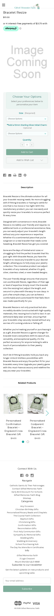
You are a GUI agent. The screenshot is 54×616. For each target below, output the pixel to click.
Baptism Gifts (27, 519)
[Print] (14, 175)
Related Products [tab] (27, 382)
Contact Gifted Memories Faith (27, 488)
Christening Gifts (27, 522)
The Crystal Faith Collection (27, 515)
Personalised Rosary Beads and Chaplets (27, 512)
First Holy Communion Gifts (27, 531)
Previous (4, 413)
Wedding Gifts (27, 538)
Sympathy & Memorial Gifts (27, 534)
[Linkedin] (19, 175)
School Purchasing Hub (27, 544)
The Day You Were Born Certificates (27, 547)
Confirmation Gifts (27, 525)
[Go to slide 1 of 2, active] (23, 442)
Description (27, 187)
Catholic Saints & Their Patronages (27, 485)
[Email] (9, 175)
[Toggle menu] (3, 4)
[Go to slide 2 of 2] (28, 442)
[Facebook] (4, 175)
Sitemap (27, 498)
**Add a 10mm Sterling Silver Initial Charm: (27, 126)
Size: (27, 113)
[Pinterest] (25, 175)
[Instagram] (32, 475)
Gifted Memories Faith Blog (27, 495)
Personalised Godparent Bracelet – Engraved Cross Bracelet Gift (37, 427)
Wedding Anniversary (27, 541)
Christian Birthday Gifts (27, 509)
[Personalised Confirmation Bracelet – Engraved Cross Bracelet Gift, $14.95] (13, 404)
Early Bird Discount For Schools (27, 492)
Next (47, 413)
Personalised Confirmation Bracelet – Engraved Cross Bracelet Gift (13, 427)
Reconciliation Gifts (27, 528)
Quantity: (27, 140)
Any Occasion (27, 506)
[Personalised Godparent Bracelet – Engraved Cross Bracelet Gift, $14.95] (37, 404)
